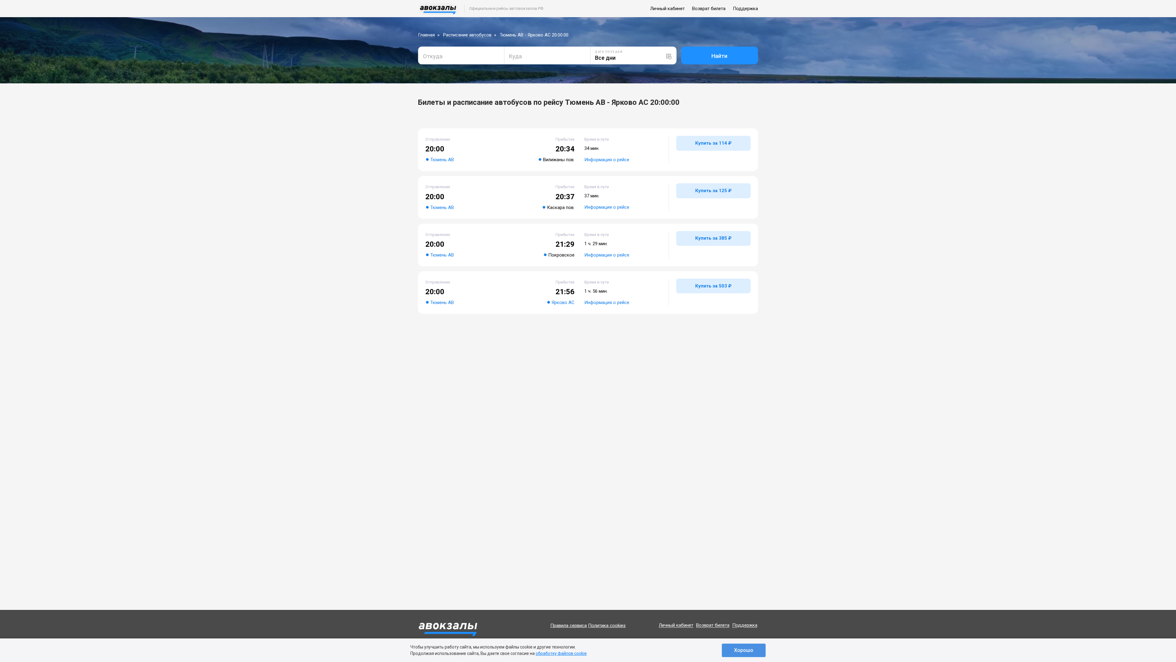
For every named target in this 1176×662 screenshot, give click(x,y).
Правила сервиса (568, 625)
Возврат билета (709, 8)
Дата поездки (609, 51)
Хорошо (743, 650)
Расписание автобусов (467, 35)
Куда (515, 56)
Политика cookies (607, 625)
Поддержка (745, 8)
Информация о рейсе (606, 159)
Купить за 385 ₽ (713, 238)
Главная (426, 35)
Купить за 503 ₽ (713, 286)
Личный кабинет (667, 8)
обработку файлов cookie (561, 653)
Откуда (433, 56)
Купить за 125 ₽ (713, 190)
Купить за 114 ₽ (713, 143)
